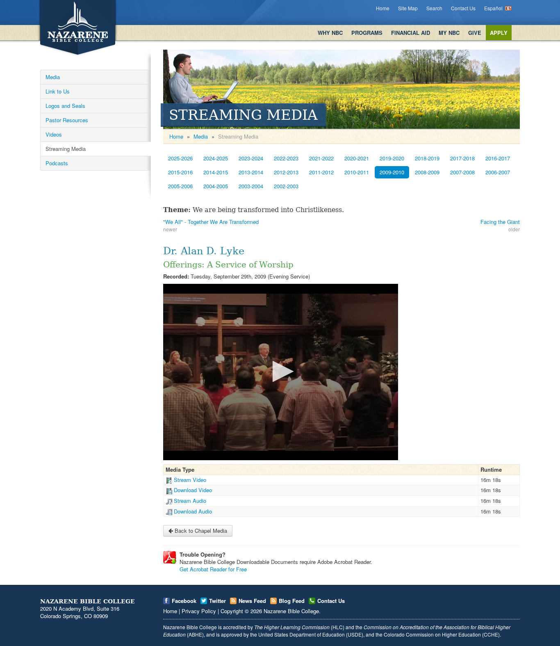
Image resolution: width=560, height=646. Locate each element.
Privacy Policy (199, 611)
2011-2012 (321, 172)
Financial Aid (410, 33)
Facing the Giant (500, 222)
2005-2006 (180, 186)
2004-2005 (215, 186)
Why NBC (330, 33)
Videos (54, 134)
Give (474, 33)
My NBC (449, 33)
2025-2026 (180, 158)
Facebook (184, 601)
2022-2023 (286, 158)
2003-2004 (251, 186)
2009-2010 (392, 172)
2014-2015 (215, 172)
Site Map (408, 8)
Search (434, 8)
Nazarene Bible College (291, 611)
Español (493, 8)
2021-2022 (321, 158)
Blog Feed (292, 601)
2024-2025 (215, 158)
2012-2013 (286, 172)
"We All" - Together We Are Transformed (211, 222)
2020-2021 (356, 158)
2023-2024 (251, 158)
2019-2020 (392, 158)
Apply (499, 33)
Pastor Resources (67, 120)
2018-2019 (427, 158)
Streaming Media (66, 149)
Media (53, 77)
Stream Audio (190, 500)
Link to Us (58, 91)
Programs (366, 33)
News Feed (252, 601)
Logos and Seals (65, 106)
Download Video (193, 490)
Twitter (217, 601)
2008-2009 (427, 172)
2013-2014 (251, 172)
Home (382, 8)
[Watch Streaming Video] (169, 480)
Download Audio (193, 511)
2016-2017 (497, 158)
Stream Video (190, 480)
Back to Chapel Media (200, 530)
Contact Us (463, 8)
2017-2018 (462, 158)
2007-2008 (462, 172)
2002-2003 (286, 186)
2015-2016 (180, 172)
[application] (280, 372)
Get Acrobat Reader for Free (213, 569)
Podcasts (57, 163)
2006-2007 (497, 172)
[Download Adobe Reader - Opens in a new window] (169, 557)
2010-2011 (356, 172)
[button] (280, 371)
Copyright (232, 611)
